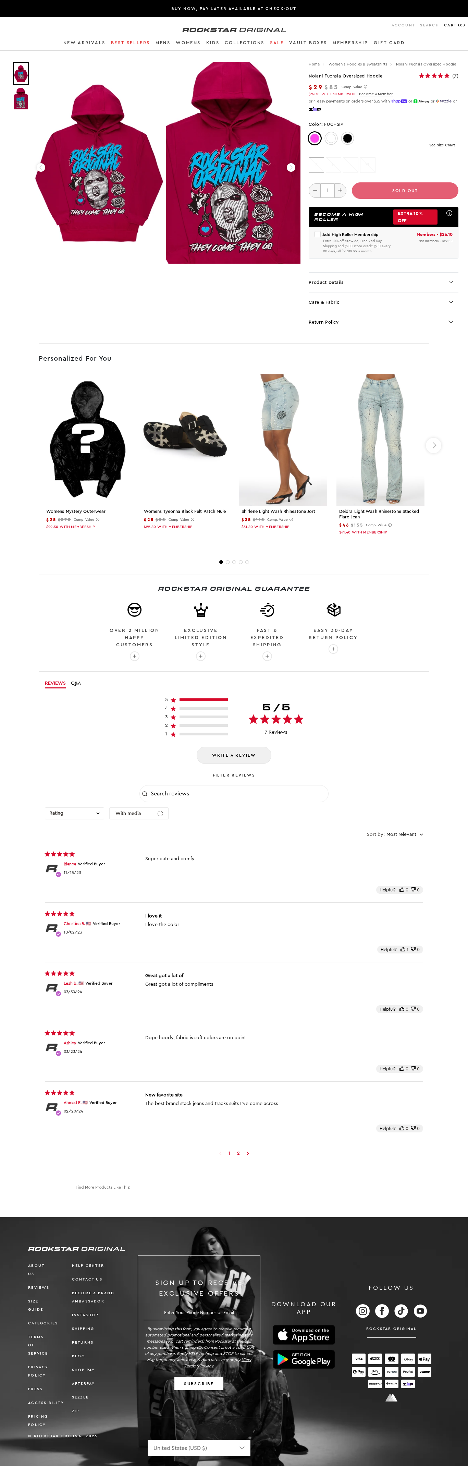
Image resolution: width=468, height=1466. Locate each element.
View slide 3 (234, 562)
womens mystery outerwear (76, 511)
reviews (38, 1287)
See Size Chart (442, 145)
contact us (87, 1279)
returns (83, 1342)
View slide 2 (228, 562)
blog (78, 1356)
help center (88, 1265)
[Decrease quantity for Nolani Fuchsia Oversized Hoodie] (315, 190)
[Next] (291, 167)
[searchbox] (239, 794)
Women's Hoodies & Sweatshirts (359, 64)
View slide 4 (241, 562)
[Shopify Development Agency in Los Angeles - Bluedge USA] (391, 1398)
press (35, 1389)
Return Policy (323, 322)
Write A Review (234, 755)
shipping (83, 1329)
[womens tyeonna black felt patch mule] (185, 440)
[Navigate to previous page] (220, 1153)
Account (403, 25)
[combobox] (74, 813)
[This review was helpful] (402, 890)
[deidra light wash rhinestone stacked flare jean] (380, 440)
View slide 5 (247, 562)
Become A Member (376, 94)
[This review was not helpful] (413, 890)
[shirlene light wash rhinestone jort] (283, 440)
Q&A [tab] (76, 683)
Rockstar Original (391, 1329)
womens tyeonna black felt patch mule (185, 511)
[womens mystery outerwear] (88, 440)
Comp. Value (352, 87)
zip (75, 1411)
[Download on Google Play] (304, 1359)
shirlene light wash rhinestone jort (279, 511)
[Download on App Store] (304, 1335)
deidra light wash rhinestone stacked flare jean (379, 514)
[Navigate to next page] (248, 1153)
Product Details (326, 282)
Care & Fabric (324, 302)
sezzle (80, 1397)
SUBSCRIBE (199, 1383)
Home (314, 64)
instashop (85, 1315)
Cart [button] (455, 25)
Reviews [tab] (55, 683)
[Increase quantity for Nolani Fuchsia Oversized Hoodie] (340, 190)
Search (429, 25)
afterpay (83, 1383)
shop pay (83, 1370)
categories (43, 1323)
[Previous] (41, 167)
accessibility (46, 1403)
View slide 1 (221, 562)
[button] (84, 44)
